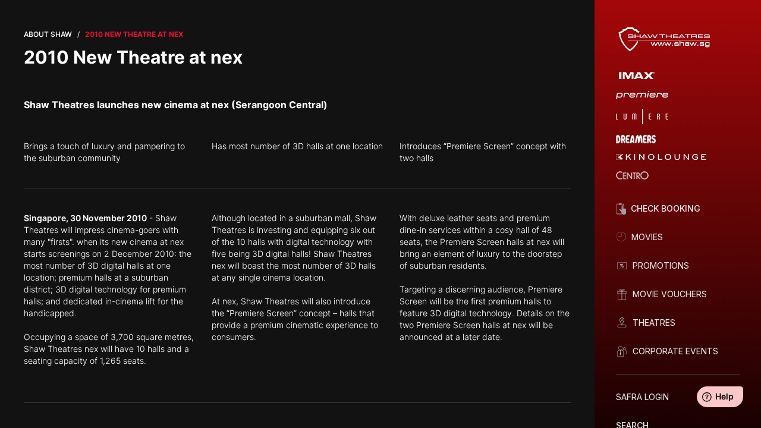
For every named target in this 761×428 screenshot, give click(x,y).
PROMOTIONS (661, 265)
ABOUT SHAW (48, 34)
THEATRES (654, 322)
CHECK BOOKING (665, 208)
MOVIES (647, 237)
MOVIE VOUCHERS (670, 294)
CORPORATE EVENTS (675, 351)
